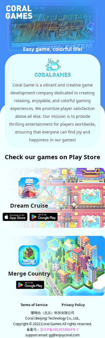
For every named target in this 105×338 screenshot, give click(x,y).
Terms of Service (34, 304)
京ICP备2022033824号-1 (59, 329)
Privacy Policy (73, 304)
